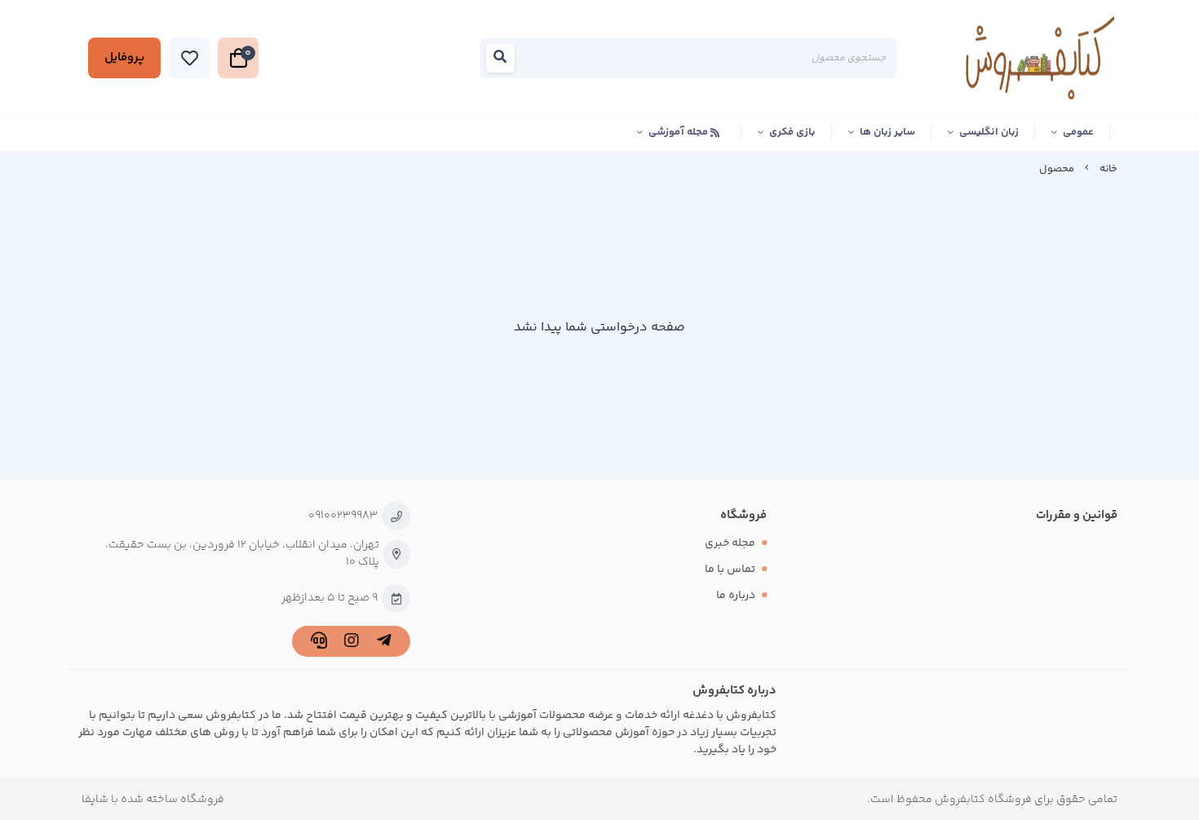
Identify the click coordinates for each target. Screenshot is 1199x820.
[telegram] (384, 643)
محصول (1056, 169)
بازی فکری (792, 132)
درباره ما (735, 596)
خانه (1108, 169)
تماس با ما (730, 569)
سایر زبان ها (887, 132)
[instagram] (351, 643)
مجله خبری (730, 543)
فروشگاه (743, 515)
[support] (318, 643)
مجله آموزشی (679, 132)
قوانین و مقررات (1076, 515)
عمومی (1078, 132)
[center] (505, 60)
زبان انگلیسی (989, 132)
